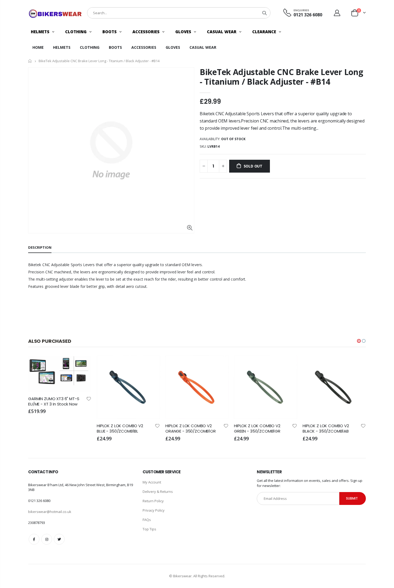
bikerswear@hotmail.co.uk (49, 511)
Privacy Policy (154, 510)
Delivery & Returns (158, 491)
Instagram (46, 539)
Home (30, 61)
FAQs (147, 519)
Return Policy (153, 500)
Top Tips (149, 529)
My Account (152, 482)
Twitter (59, 539)
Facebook (34, 539)
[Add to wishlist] (88, 398)
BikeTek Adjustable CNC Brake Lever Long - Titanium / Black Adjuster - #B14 (281, 76)
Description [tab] (39, 247)
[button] (358, 341)
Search (264, 13)
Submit (352, 498)
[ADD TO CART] (82, 364)
